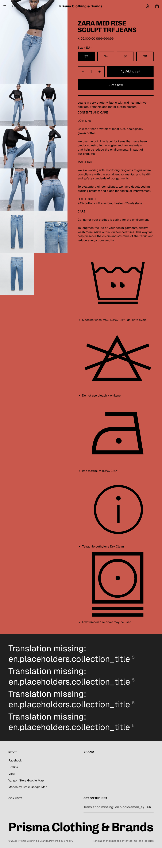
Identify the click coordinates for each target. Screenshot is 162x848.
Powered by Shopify (61, 841)
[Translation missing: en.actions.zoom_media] (34, 42)
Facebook (15, 760)
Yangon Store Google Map (26, 780)
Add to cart (132, 71)
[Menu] (5, 6)
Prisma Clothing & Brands (33, 841)
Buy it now (115, 85)
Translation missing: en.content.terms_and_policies (123, 841)
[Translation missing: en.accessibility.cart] (157, 6)
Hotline (13, 767)
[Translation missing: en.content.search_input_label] (14, 6)
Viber (11, 774)
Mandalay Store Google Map (27, 787)
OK (149, 807)
